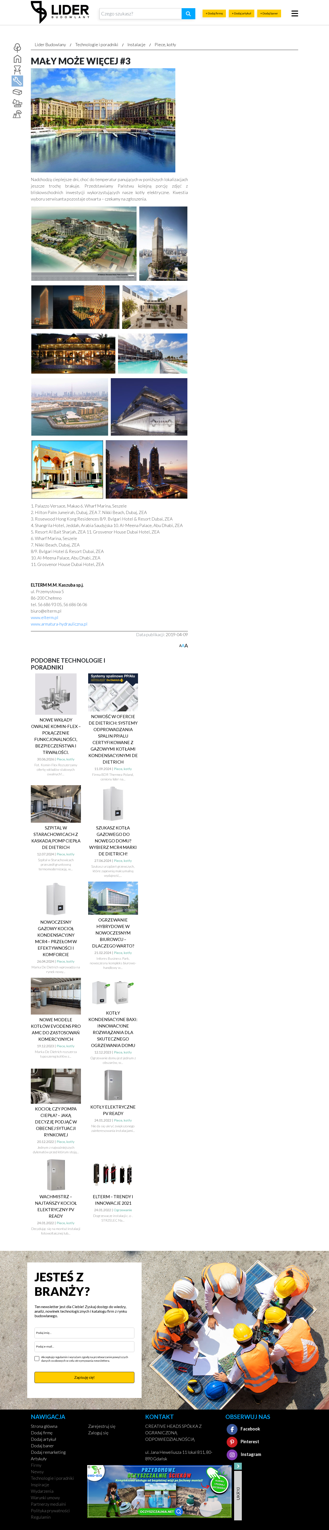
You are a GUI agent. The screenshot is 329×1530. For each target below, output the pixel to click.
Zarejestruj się (101, 1426)
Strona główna (44, 1426)
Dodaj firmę (42, 1432)
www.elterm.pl (44, 617)
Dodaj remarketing (48, 1452)
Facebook (250, 1428)
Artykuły (39, 1458)
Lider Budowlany (50, 44)
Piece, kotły (165, 44)
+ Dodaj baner (269, 13)
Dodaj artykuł (43, 1439)
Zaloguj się (98, 1432)
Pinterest (249, 1441)
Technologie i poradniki (96, 44)
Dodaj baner (42, 1445)
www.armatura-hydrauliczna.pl (59, 624)
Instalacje (136, 44)
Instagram (250, 1454)
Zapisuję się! (84, 1377)
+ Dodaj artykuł (241, 13)
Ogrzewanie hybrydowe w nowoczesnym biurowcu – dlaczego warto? (113, 932)
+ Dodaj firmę (214, 13)
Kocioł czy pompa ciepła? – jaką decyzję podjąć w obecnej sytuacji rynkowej (56, 1121)
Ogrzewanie (123, 1210)
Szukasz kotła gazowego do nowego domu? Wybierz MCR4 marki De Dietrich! (113, 840)
